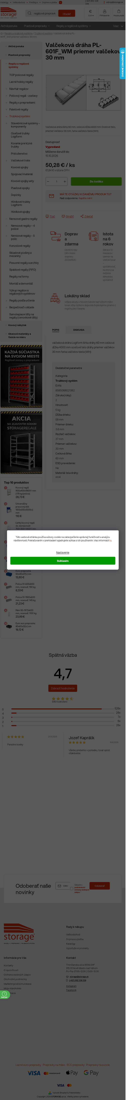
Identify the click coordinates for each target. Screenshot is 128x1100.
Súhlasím (62, 561)
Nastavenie (62, 552)
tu (110, 540)
